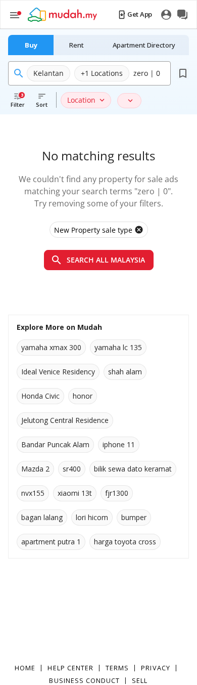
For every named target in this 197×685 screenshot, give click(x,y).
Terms (117, 667)
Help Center (70, 667)
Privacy (155, 667)
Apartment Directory (144, 45)
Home (25, 667)
